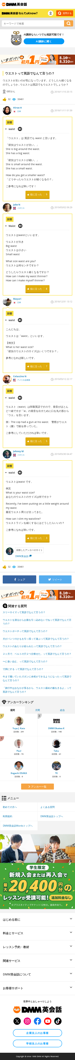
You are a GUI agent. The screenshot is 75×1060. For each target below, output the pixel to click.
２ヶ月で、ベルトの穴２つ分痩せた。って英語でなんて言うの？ (37, 653)
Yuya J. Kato (19, 728)
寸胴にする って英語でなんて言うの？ (23, 669)
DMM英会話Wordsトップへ (18, 825)
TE (56, 773)
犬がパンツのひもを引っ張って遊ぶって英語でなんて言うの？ (36, 638)
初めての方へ (10, 807)
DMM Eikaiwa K (56, 728)
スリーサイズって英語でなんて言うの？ (24, 612)
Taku (56, 750)
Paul (19, 750)
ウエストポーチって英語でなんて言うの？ (25, 631)
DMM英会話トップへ (51, 816)
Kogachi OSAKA (19, 773)
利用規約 (7, 816)
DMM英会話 (21, 556)
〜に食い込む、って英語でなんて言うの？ (25, 661)
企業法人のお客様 (37, 1033)
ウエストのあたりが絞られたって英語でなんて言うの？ (32, 646)
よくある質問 (47, 807)
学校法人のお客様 (37, 1043)
